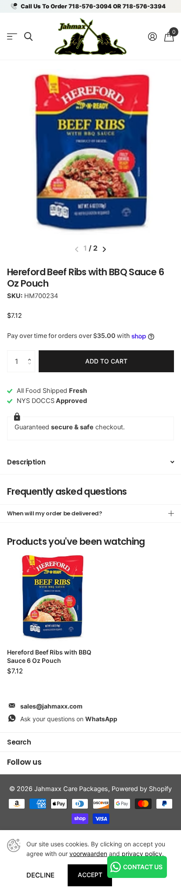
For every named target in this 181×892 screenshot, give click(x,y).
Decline (40, 875)
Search (19, 742)
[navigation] (104, 249)
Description (26, 462)
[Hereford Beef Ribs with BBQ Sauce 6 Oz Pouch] (52, 597)
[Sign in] (152, 36)
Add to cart (106, 361)
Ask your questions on (68, 719)
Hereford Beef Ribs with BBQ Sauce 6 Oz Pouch (49, 656)
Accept (90, 874)
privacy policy (142, 853)
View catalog (12, 36)
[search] (28, 37)
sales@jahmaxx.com (51, 706)
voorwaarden (88, 853)
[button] (32, 353)
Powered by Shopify (142, 789)
